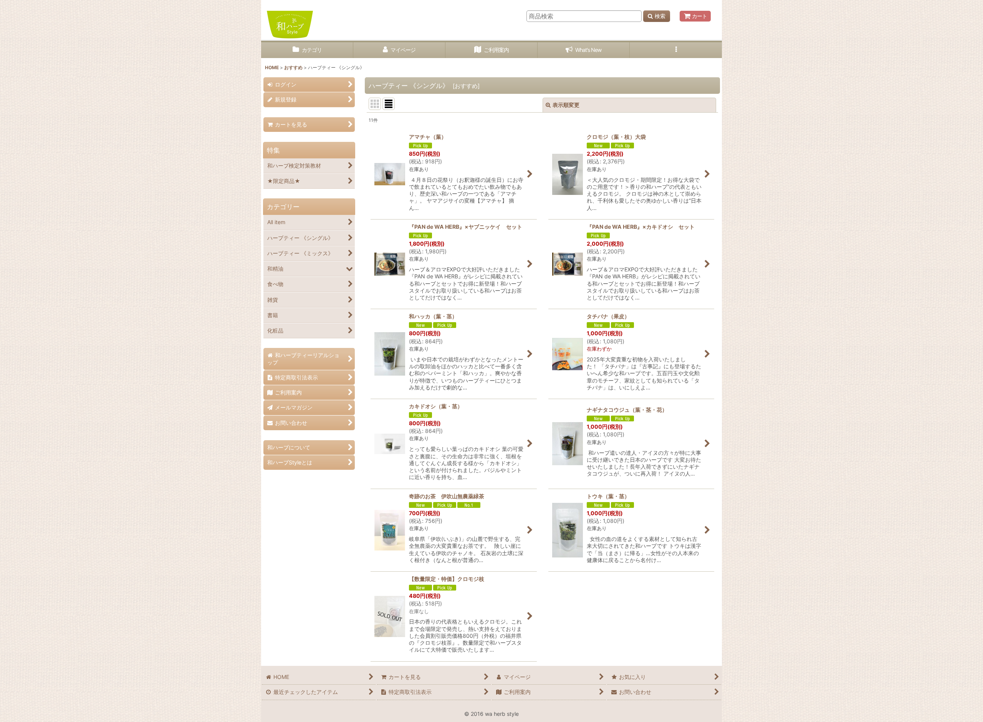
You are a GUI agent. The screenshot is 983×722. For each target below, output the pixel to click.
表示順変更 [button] (566, 104)
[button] (676, 50)
